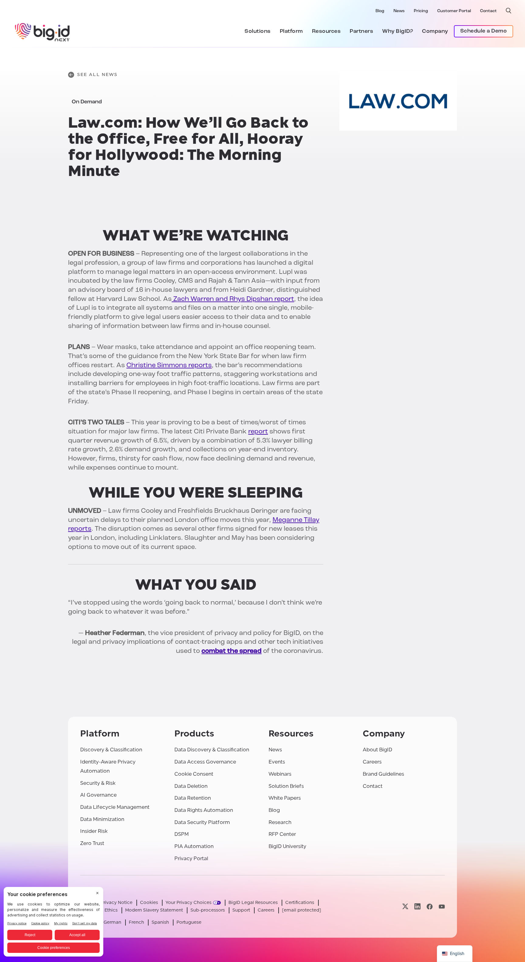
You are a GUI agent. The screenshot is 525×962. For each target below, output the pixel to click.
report (258, 431)
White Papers (285, 798)
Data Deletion (191, 786)
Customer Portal (454, 11)
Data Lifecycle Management (114, 807)
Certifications (299, 902)
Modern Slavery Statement (154, 910)
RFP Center (282, 834)
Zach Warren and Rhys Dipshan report (233, 299)
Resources (326, 31)
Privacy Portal (191, 858)
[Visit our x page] (405, 906)
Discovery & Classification (111, 750)
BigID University (287, 846)
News (399, 11)
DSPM (181, 834)
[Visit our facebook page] (430, 906)
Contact (488, 11)
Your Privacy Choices (188, 902)
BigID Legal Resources (253, 902)
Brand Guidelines (383, 774)
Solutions (258, 31)
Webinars (280, 774)
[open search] (508, 10)
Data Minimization (102, 819)
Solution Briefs (286, 786)
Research (280, 822)
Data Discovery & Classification (211, 750)
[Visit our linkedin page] (417, 906)
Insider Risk (94, 831)
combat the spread (231, 651)
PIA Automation (194, 846)
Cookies (149, 902)
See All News (97, 74)
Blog (380, 11)
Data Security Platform (202, 822)
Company (435, 31)
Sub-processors (207, 910)
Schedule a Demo (483, 31)
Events (277, 762)
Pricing (421, 11)
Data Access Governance (205, 762)
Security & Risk (97, 783)
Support (241, 910)
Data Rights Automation (203, 810)
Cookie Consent (193, 774)
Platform (291, 31)
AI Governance (98, 795)
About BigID (377, 750)
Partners (361, 31)
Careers (372, 762)
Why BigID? (397, 31)
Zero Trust (92, 843)
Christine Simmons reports (169, 365)
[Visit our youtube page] (442, 906)
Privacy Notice (116, 902)
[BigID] (42, 31)
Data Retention (192, 798)
